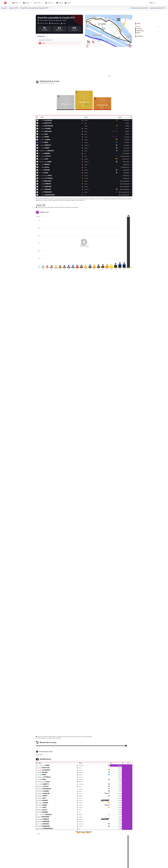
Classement (139, 28)
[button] (130, 46)
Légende (39, 205)
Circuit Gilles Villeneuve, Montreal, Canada (53, 20)
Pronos (69, 2)
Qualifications (140, 36)
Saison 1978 (13, 8)
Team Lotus (81, 765)
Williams (80, 774)
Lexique (61, 2)
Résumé (139, 32)
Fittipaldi (81, 777)
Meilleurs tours (140, 30)
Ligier (80, 786)
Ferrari (80, 770)
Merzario (81, 821)
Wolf (80, 767)
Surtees (80, 800)
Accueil (4, 8)
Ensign (80, 798)
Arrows (80, 791)
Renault (80, 814)
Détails (138, 23)
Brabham (80, 772)
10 (37, 145)
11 (37, 148)
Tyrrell (80, 793)
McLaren (80, 802)
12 (37, 150)
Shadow (80, 781)
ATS (79, 812)
